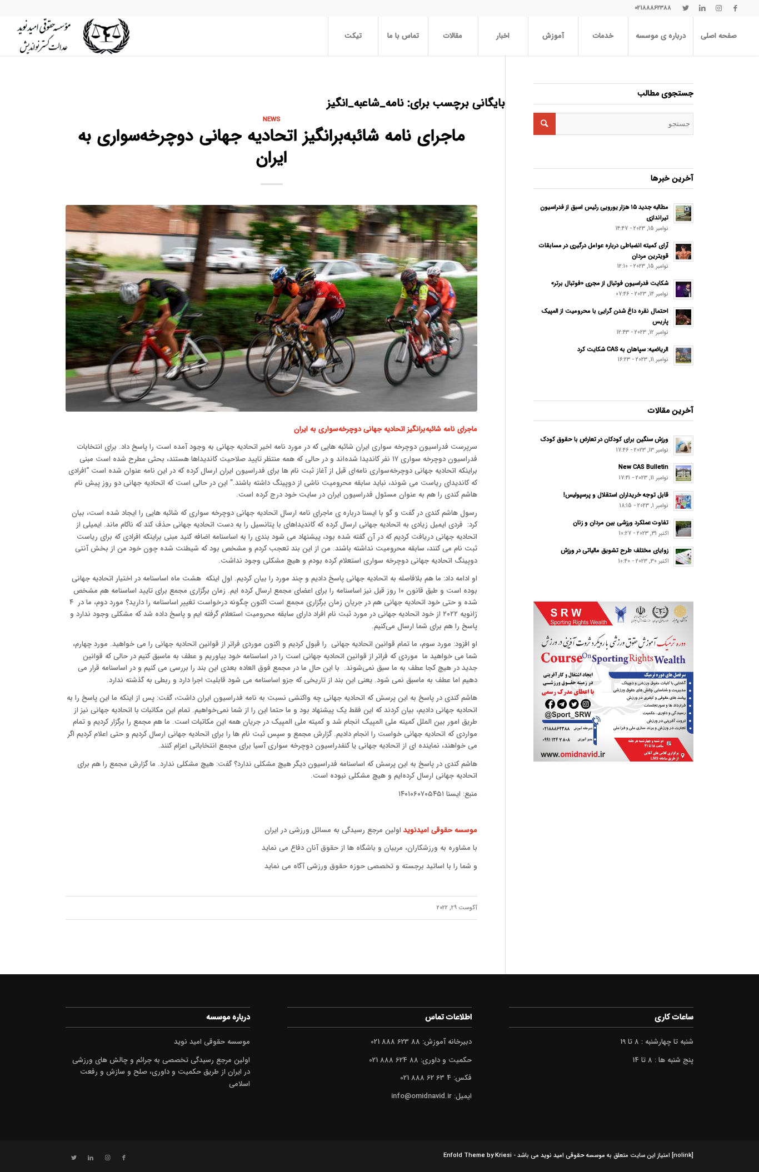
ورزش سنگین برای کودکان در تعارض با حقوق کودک (604, 439)
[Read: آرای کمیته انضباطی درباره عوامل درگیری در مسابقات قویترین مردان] (683, 252)
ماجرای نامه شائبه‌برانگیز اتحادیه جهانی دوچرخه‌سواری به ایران (271, 147)
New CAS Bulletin (643, 467)
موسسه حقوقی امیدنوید (440, 830)
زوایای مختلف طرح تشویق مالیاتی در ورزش (614, 550)
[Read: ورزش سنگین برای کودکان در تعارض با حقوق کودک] (683, 445)
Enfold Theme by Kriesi (477, 1155)
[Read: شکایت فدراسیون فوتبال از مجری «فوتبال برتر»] (683, 289)
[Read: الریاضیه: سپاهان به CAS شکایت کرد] (683, 355)
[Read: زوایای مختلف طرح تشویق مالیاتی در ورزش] (683, 557)
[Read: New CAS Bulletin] (683, 473)
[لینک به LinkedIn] (702, 8)
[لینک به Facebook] (735, 8)
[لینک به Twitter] (685, 8)
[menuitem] (718, 36)
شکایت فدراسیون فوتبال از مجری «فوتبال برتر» (609, 283)
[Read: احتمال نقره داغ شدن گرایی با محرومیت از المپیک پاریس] (683, 317)
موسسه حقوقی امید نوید (573, 1155)
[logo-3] (73, 36)
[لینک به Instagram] (719, 8)
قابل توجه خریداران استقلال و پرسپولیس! (615, 495)
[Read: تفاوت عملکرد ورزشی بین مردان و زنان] (683, 529)
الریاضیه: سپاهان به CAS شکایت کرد (622, 349)
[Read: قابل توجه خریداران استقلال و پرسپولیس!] (683, 501)
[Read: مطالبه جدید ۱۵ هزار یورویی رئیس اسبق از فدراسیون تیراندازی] (683, 213)
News (272, 119)
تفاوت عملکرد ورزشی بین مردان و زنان (620, 523)
